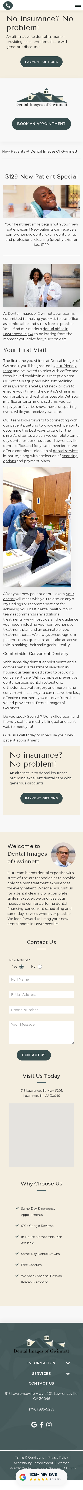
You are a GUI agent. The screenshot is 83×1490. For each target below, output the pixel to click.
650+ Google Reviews (37, 1226)
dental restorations (46, 682)
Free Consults (31, 1265)
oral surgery (37, 688)
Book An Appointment (41, 124)
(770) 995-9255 (41, 1409)
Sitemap (63, 1463)
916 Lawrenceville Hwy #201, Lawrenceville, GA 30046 (41, 1396)
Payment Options (41, 62)
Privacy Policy (57, 1457)
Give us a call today (19, 735)
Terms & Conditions (29, 1457)
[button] (45, 1132)
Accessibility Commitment (33, 1463)
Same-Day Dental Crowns (40, 1254)
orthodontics (14, 688)
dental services (65, 451)
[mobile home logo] (41, 97)
